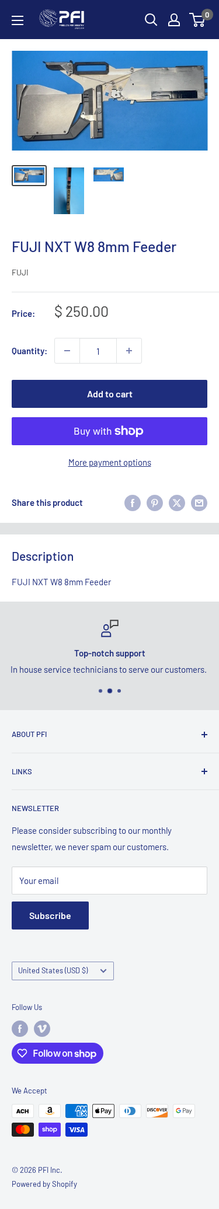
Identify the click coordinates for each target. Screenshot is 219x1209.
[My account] (174, 19)
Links (22, 771)
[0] (197, 20)
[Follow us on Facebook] (20, 1029)
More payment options (109, 462)
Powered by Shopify (44, 1184)
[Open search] (151, 19)
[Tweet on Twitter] (177, 502)
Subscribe (50, 915)
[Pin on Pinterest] (155, 502)
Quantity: (29, 350)
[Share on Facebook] (132, 502)
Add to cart (110, 393)
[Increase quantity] (129, 350)
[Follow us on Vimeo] (42, 1029)
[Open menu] (17, 20)
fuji (20, 272)
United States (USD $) (53, 970)
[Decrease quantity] (67, 350)
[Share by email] (199, 502)
